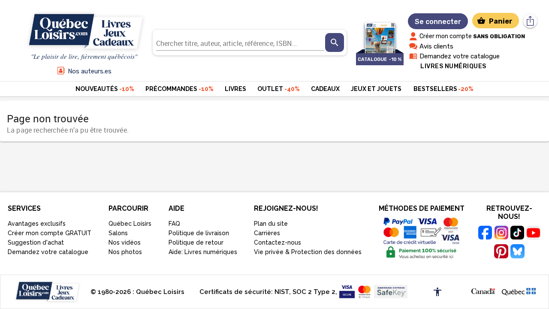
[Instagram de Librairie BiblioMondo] (501, 234)
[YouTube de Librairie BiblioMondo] (533, 234)
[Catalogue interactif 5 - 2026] (380, 33)
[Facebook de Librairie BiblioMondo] (485, 234)
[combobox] (240, 42)
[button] (483, 290)
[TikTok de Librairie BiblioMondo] (517, 234)
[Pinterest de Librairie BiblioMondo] (501, 252)
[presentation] (334, 42)
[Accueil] (84, 31)
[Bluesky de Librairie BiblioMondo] (517, 252)
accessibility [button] (437, 292)
